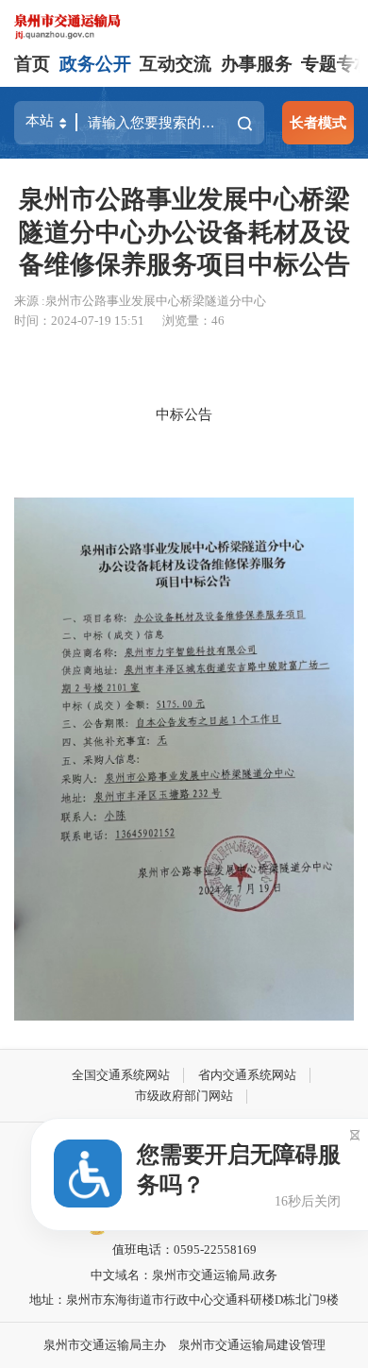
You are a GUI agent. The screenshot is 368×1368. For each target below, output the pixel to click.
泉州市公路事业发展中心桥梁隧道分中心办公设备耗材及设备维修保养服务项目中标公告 (184, 231)
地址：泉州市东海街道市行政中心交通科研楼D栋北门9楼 (184, 1299)
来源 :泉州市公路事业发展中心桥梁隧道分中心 (140, 301)
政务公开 (95, 64)
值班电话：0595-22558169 (184, 1249)
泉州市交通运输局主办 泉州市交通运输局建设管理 (184, 1345)
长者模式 (318, 122)
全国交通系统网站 (121, 1075)
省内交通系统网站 (247, 1075)
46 (218, 320)
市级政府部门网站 (184, 1096)
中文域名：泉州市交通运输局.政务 (184, 1275)
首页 (32, 64)
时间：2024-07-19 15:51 (79, 320)
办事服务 (257, 64)
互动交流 (175, 64)
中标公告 (184, 414)
